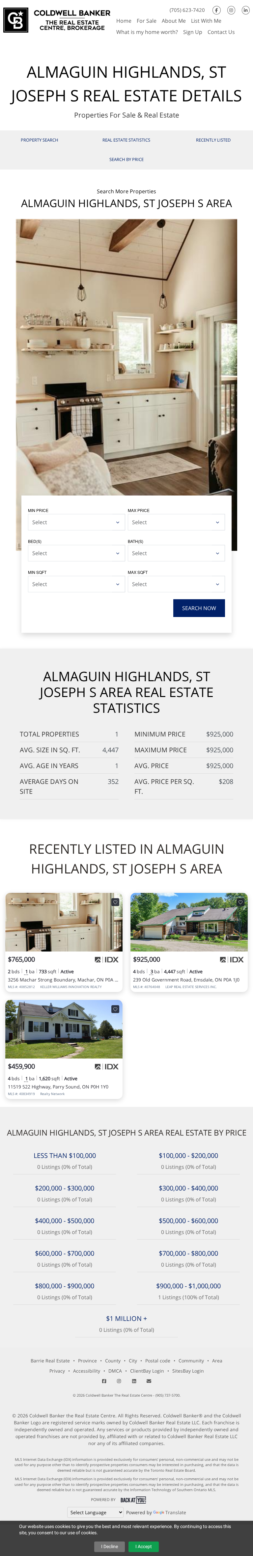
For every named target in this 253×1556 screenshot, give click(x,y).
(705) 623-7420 (187, 10)
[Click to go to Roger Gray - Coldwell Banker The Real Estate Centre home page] (56, 19)
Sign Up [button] (192, 32)
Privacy (57, 1371)
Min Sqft (37, 572)
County (113, 1360)
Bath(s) (135, 541)
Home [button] (123, 20)
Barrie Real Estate (50, 1360)
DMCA (115, 1371)
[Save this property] (115, 902)
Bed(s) (35, 541)
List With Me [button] (206, 20)
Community (191, 1360)
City (133, 1360)
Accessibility (86, 1371)
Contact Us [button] (221, 32)
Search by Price (126, 159)
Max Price (139, 510)
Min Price (38, 510)
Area (217, 1360)
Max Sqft (138, 572)
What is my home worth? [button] (147, 32)
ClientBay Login (147, 1371)
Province (87, 1360)
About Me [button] (174, 20)
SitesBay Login (188, 1371)
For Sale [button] (146, 20)
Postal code (157, 1360)
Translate (175, 1512)
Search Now (199, 608)
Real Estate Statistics (126, 140)
